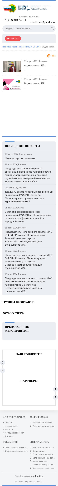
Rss (54, 56)
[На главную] (26, 9)
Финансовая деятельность (45, 447)
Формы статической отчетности (19, 451)
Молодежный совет (14, 432)
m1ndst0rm (38, 476)
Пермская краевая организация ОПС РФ (21, 46)
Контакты (9, 436)
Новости (9, 429)
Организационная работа (45, 457)
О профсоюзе (11, 426)
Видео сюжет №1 (34, 83)
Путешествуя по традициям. (20, 158)
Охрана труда (39, 451)
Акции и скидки (40, 461)
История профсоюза (42, 422)
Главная (8, 422)
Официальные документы (17, 447)
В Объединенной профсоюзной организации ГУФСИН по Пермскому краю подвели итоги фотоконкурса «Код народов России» (28, 216)
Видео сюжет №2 (34, 65)
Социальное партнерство (44, 454)
